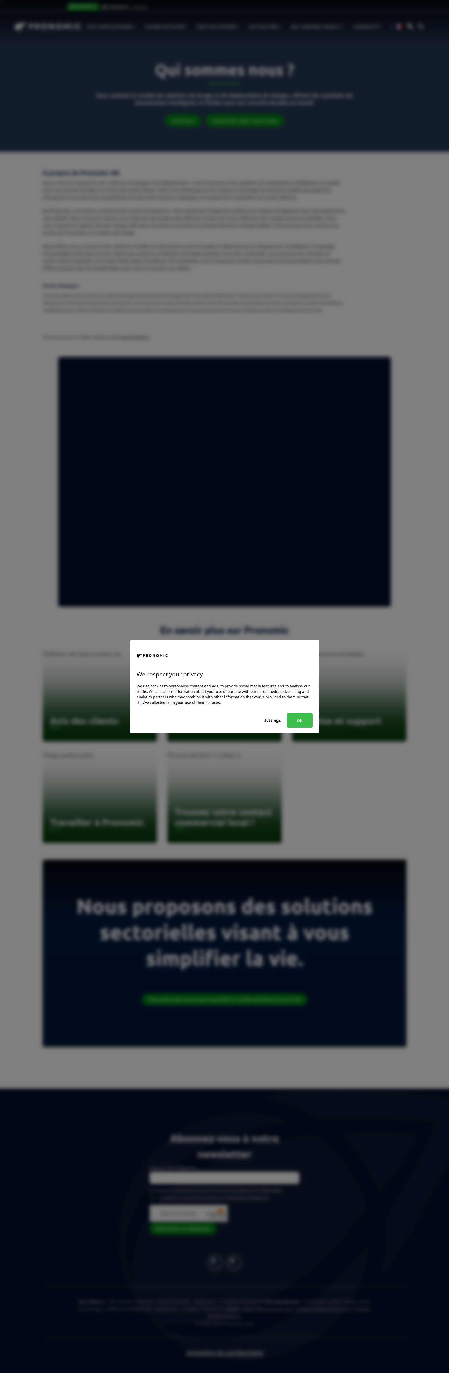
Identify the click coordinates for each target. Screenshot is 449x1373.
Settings (272, 720)
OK (299, 720)
